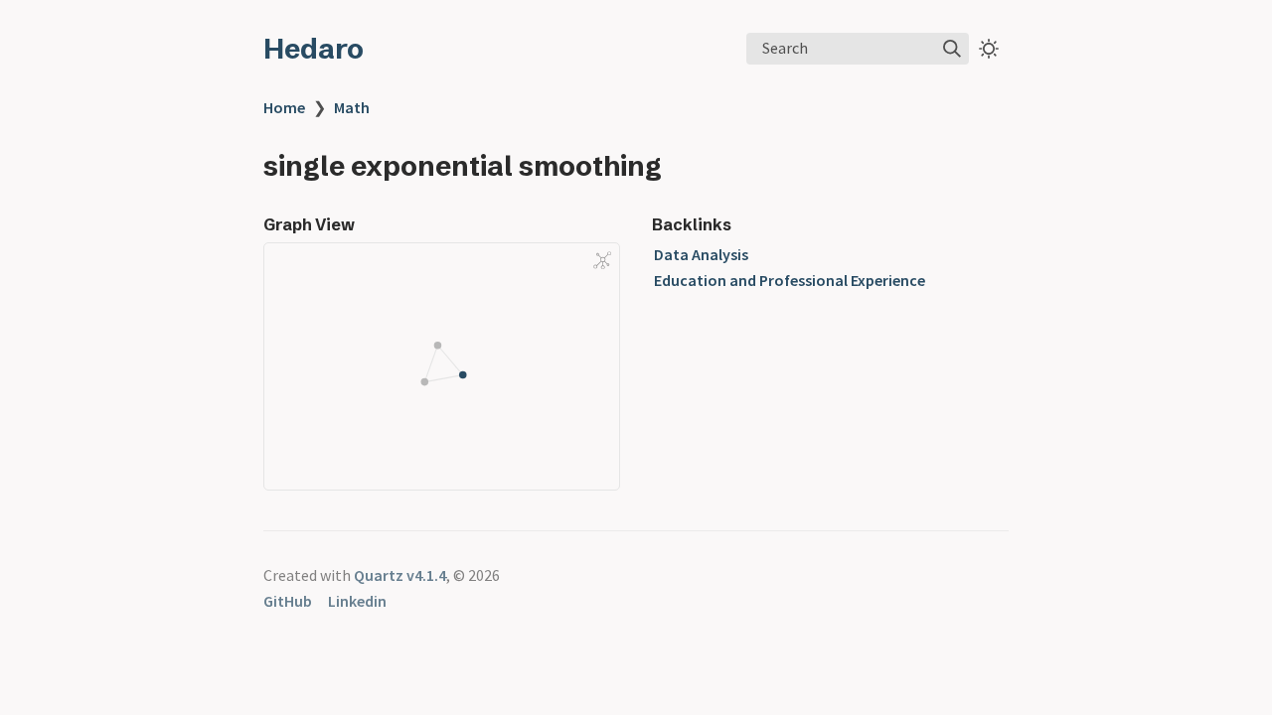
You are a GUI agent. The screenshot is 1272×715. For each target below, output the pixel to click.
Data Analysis (701, 254)
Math (352, 107)
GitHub (287, 601)
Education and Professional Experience (789, 280)
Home (284, 107)
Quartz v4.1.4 (400, 575)
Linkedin (357, 601)
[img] (952, 49)
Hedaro (313, 49)
